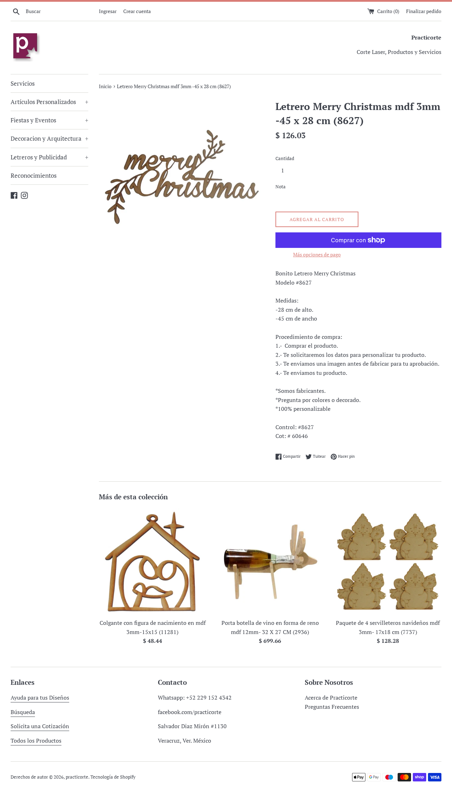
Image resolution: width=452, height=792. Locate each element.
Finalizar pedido (423, 11)
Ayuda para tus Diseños (40, 697)
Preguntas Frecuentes (332, 707)
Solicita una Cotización (40, 726)
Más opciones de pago (317, 254)
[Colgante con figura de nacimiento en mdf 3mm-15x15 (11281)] (152, 561)
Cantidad (284, 159)
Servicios (23, 83)
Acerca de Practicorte (331, 697)
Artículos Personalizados (49, 102)
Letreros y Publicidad (49, 157)
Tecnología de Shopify (113, 777)
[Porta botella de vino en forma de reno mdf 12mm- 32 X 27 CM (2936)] (269, 561)
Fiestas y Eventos (49, 120)
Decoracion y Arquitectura (49, 138)
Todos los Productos (36, 740)
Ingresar (108, 11)
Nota (280, 187)
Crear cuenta (137, 11)
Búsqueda (23, 712)
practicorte (77, 777)
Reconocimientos (33, 175)
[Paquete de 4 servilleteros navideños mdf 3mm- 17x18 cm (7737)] (387, 561)
